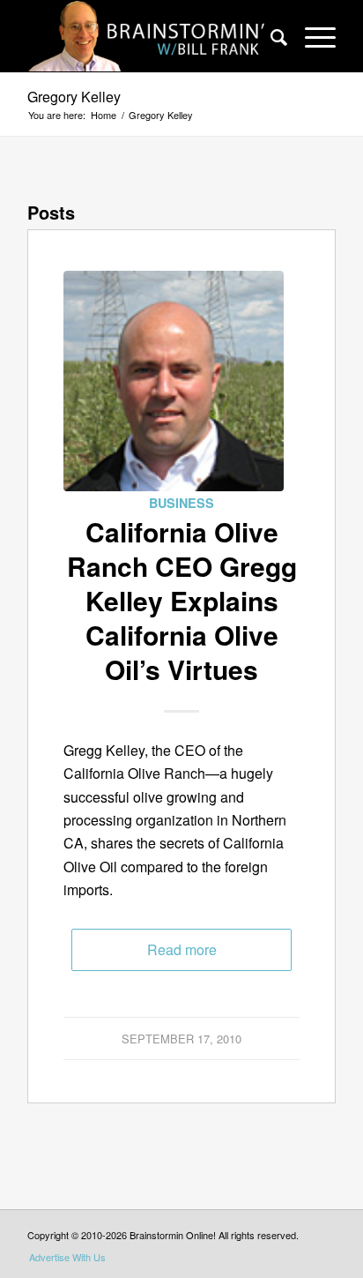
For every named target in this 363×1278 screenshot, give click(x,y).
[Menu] (311, 36)
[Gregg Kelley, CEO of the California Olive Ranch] (173, 381)
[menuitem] (270, 36)
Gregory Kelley (74, 96)
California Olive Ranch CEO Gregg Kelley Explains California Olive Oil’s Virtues (182, 600)
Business (181, 503)
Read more (182, 949)
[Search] (270, 36)
